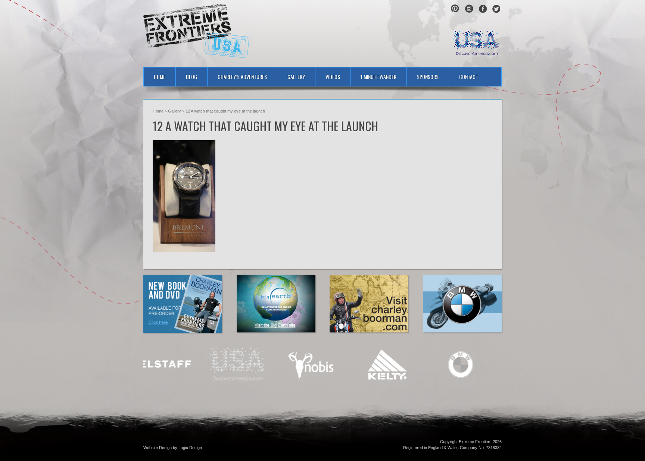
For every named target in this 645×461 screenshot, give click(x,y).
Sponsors (428, 76)
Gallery (296, 76)
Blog (191, 76)
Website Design (157, 447)
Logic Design (190, 447)
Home (159, 76)
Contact (468, 76)
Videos (332, 76)
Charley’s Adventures (242, 76)
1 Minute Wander (378, 76)
